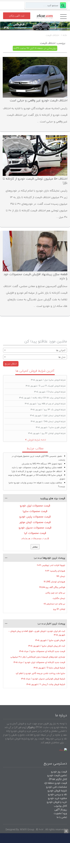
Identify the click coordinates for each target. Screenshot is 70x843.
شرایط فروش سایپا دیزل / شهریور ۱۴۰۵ (48, 380)
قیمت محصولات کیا (35, 533)
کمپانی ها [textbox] (60, 350)
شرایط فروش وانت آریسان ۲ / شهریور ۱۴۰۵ (46, 684)
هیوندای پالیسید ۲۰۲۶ (55, 571)
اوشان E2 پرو (59, 609)
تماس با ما (62, 817)
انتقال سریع (11, 364)
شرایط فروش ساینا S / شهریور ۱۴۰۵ (50, 392)
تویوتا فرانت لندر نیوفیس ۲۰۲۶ (51, 565)
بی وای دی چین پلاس (55, 592)
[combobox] (35, 350)
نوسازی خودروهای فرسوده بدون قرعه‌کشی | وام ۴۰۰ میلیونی (38, 657)
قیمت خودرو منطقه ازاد (55, 783)
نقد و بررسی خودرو (57, 794)
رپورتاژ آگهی (60, 809)
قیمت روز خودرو (59, 771)
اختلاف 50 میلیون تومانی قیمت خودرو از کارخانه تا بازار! (37, 471)
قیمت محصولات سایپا (35, 511)
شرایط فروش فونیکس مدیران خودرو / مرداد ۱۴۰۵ (43, 679)
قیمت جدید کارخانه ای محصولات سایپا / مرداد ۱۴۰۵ (42, 651)
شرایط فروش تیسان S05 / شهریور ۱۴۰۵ (48, 421)
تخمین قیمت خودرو (57, 775)
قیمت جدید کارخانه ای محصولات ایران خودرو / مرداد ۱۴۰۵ (39, 662)
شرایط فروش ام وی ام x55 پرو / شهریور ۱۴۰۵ (45, 403)
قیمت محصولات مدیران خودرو (35, 527)
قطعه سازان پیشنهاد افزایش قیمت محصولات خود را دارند (35, 276)
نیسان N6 (61, 576)
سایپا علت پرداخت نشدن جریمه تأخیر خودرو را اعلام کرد (40, 673)
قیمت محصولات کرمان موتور (35, 522)
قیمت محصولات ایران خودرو (35, 505)
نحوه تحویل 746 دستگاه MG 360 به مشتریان (42, 464)
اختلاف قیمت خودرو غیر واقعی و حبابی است (38, 100)
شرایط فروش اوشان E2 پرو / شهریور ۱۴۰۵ (47, 433)
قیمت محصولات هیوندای (35, 538)
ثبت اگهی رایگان (16, 16)
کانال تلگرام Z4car (58, 779)
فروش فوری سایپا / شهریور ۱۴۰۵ (51, 427)
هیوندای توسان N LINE (54, 581)
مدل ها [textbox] (61, 357)
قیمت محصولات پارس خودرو (35, 516)
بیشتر (35, 546)
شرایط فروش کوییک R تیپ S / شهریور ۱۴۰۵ (46, 386)
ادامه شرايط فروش (37, 440)
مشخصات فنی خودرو (56, 787)
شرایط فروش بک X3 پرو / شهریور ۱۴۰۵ (48, 409)
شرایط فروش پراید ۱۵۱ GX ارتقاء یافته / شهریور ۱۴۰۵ (42, 397)
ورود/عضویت (60, 813)
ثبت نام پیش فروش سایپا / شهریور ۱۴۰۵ (46, 646)
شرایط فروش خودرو (57, 790)
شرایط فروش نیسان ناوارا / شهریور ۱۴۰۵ (48, 415)
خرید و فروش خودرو (56, 802)
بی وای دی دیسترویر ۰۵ (54, 603)
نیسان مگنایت (59, 598)
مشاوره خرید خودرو (57, 798)
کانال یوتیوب (60, 806)
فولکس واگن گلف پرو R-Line (52, 587)
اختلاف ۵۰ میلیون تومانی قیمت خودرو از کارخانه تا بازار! (35, 180)
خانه (65, 35)
